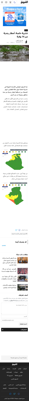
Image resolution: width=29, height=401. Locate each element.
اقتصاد (14, 368)
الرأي (3, 368)
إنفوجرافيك (9, 372)
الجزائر (26, 30)
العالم (19, 368)
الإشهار (4, 388)
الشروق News (18, 375)
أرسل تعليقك (23, 324)
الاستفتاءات (23, 388)
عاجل (4, 385)
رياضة (8, 368)
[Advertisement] (14, 73)
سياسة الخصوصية (13, 388)
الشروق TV (10, 375)
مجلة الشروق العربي (21, 385)
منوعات (16, 372)
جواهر (21, 372)
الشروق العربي (14, 379)
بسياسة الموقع (14, 300)
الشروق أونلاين (19, 41)
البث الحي (10, 385)
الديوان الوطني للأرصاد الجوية (19, 234)
